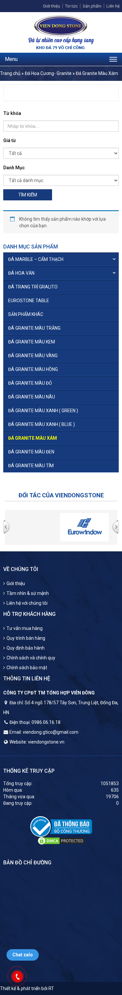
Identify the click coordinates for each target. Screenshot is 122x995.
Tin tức (71, 6)
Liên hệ (113, 6)
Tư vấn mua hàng (25, 628)
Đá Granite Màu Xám (32, 438)
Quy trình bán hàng (26, 638)
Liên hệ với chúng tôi (27, 603)
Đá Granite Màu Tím (31, 465)
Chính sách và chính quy (31, 657)
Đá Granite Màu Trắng (34, 328)
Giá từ (9, 140)
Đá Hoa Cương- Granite (48, 73)
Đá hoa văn (21, 273)
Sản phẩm (92, 6)
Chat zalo (22, 954)
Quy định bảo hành (26, 648)
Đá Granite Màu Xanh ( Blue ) (41, 424)
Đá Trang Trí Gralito (33, 286)
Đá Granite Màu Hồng (33, 369)
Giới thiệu (51, 6)
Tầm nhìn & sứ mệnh (28, 593)
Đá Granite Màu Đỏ (30, 383)
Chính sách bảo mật (27, 667)
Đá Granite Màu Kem (31, 341)
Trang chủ (10, 73)
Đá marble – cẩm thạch (35, 259)
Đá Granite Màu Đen (31, 451)
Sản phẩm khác (25, 314)
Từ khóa (12, 113)
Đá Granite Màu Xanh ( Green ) (43, 410)
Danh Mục (14, 167)
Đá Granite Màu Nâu (31, 396)
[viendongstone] (61, 32)
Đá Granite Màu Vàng (33, 355)
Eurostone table (28, 300)
